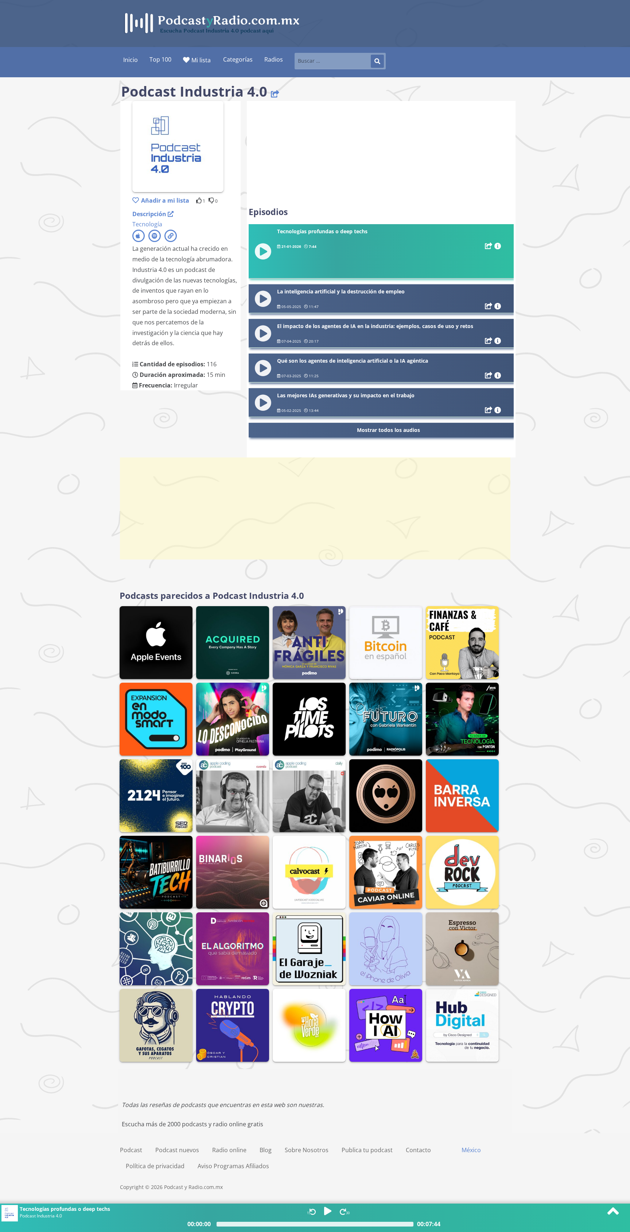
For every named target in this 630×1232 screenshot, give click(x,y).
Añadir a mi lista (165, 200)
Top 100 (160, 59)
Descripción (150, 214)
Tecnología (147, 224)
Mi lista (201, 60)
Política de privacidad (155, 1166)
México (471, 1150)
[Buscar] (377, 61)
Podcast (131, 1150)
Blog (266, 1150)
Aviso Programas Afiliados (233, 1166)
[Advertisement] (381, 154)
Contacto (418, 1150)
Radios (273, 59)
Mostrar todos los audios (388, 429)
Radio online (229, 1150)
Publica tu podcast (367, 1150)
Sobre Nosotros (306, 1150)
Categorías (238, 59)
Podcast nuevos (177, 1150)
